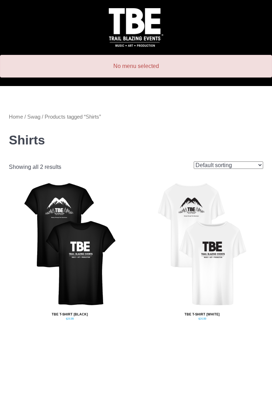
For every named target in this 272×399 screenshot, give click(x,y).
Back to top (136, 391)
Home (16, 117)
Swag (33, 117)
